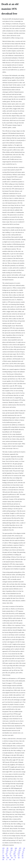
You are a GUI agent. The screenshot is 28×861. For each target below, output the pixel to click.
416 (22, 853)
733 (22, 857)
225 (3, 850)
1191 (15, 851)
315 (10, 853)
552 (23, 851)
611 (19, 855)
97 (15, 857)
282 (11, 855)
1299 (14, 853)
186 (12, 857)
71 (2, 853)
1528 (8, 857)
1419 (19, 851)
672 (3, 851)
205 (3, 859)
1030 (7, 850)
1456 (15, 855)
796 (23, 850)
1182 (11, 850)
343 (15, 850)
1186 (11, 848)
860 (7, 848)
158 (24, 848)
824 (6, 853)
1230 (19, 853)
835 (10, 859)
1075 (3, 848)
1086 (3, 857)
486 (22, 855)
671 (11, 851)
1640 (16, 848)
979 (7, 851)
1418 (19, 850)
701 (14, 859)
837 (7, 855)
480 (3, 855)
